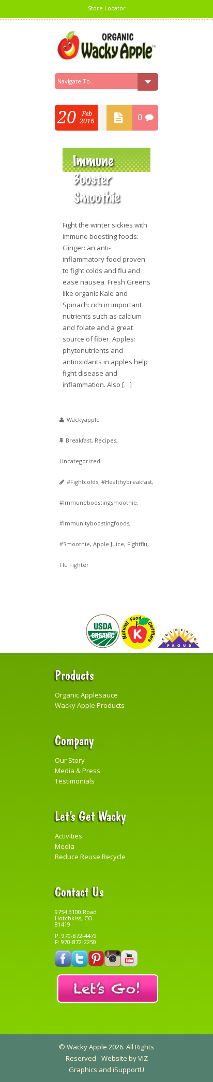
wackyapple (83, 419)
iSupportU (128, 1069)
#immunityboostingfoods (94, 523)
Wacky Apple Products (90, 705)
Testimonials (75, 781)
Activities (68, 835)
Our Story (70, 760)
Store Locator (107, 8)
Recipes (105, 440)
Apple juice (108, 544)
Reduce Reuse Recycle (90, 856)
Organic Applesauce (86, 694)
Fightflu (137, 544)
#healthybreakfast (126, 482)
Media (64, 846)
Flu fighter (74, 564)
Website (114, 1058)
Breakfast (79, 440)
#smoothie (74, 544)
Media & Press (77, 770)
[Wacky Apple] (106, 45)
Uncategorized (79, 461)
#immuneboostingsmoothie (98, 502)
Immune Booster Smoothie (96, 178)
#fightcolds (82, 482)
